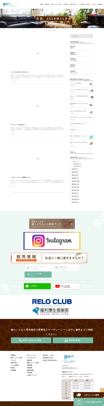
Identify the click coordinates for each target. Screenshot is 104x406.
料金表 (13, 367)
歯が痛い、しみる (48, 355)
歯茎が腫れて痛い (48, 357)
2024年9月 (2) (77, 163)
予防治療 (29, 372)
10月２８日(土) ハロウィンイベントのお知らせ (81, 117)
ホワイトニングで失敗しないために (78, 89)
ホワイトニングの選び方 (76, 83)
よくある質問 (15, 365)
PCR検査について (74, 129)
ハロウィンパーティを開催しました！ (21, 177)
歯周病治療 (30, 370)
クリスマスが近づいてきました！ (20, 72)
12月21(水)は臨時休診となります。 (78, 123)
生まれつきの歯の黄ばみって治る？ (78, 111)
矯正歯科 (29, 360)
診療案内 (66, 4)
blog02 (15, 35)
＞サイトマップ (14, 403)
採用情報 (13, 370)
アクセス (13, 360)
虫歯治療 (29, 367)
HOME (49, 30)
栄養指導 (29, 365)
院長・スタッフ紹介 (16, 357)
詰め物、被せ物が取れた (50, 360)
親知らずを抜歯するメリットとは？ (78, 136)
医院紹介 (13, 355)
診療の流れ (14, 362)
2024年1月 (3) (77, 166)
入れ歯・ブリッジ (32, 375)
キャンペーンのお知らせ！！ (19, 124)
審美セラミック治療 (33, 362)
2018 (52, 30)
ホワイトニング (31, 355)
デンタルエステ (31, 357)
